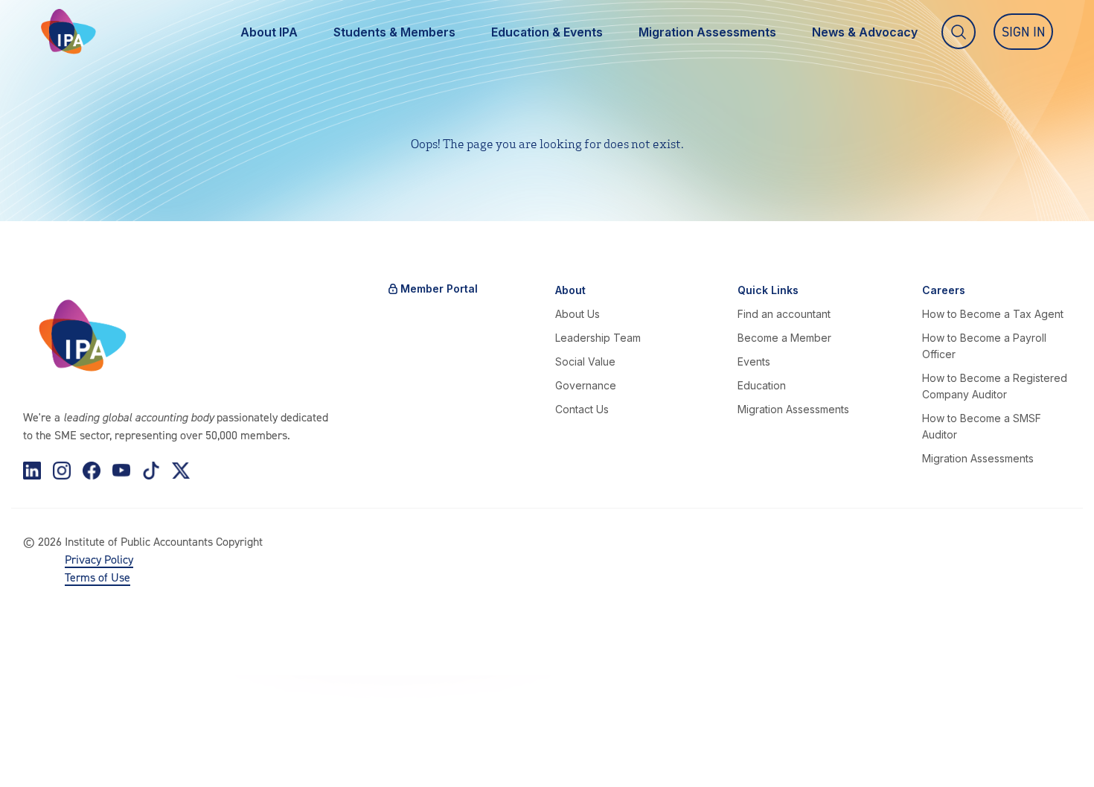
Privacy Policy (99, 559)
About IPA (269, 32)
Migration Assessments (707, 32)
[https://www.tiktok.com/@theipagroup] (151, 470)
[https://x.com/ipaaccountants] (181, 470)
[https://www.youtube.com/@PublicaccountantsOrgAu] (121, 470)
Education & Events (547, 32)
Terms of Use (97, 577)
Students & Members (394, 32)
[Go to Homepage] (68, 31)
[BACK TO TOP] (36, 751)
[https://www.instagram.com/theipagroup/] (62, 470)
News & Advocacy (865, 32)
